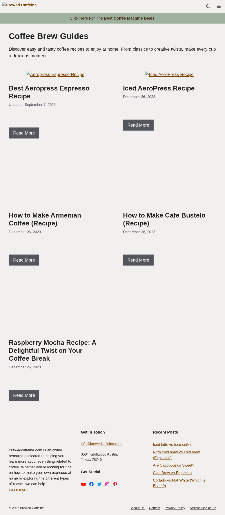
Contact (154, 508)
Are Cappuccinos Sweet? (173, 465)
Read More (24, 133)
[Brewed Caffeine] (19, 6)
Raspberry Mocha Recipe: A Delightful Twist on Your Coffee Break (52, 350)
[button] (208, 6)
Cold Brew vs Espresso (172, 473)
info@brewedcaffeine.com (101, 444)
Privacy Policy (175, 508)
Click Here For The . (113, 18)
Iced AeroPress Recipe (159, 88)
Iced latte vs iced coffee (172, 445)
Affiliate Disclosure (203, 508)
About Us (138, 508)
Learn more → (20, 489)
